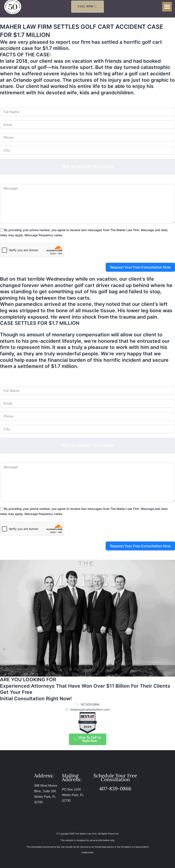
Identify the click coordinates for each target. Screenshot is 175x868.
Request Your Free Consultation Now (140, 267)
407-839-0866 (60, 98)
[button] (167, 7)
